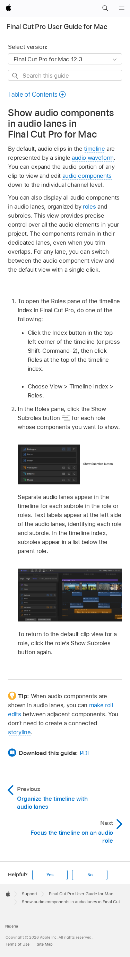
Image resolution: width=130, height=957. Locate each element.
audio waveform (93, 157)
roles (89, 206)
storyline (19, 732)
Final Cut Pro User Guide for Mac (57, 27)
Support (29, 894)
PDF (85, 752)
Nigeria (11, 926)
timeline (94, 148)
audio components (87, 175)
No (90, 874)
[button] (105, 8)
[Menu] (121, 8)
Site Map (45, 944)
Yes (49, 874)
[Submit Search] (15, 75)
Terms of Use (17, 944)
